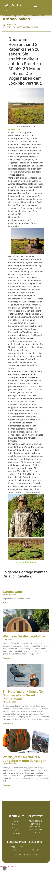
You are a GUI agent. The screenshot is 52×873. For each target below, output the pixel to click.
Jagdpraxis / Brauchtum (27, 27)
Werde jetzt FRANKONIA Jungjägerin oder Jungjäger (24, 759)
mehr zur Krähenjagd (26, 562)
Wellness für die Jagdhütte (24, 636)
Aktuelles (10, 27)
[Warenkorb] (7, 10)
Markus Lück (14, 129)
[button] (35, 6)
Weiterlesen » (8, 603)
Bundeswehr (12, 592)
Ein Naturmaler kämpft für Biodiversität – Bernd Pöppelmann (23, 695)
